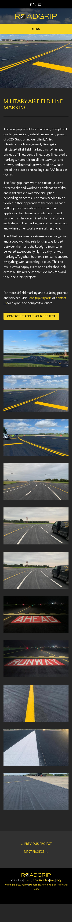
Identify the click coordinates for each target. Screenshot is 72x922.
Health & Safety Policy (16, 884)
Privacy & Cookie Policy (36, 880)
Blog (52, 880)
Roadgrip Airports (39, 298)
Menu (36, 28)
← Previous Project (36, 844)
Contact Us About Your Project (31, 316)
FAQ (58, 880)
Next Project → (36, 852)
